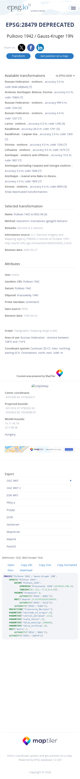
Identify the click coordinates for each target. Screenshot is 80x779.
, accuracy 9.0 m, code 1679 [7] (37, 150)
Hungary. (10, 434)
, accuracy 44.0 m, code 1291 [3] (32, 129)
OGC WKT (13, 480)
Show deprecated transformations (26, 192)
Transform (18, 56)
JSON (10, 517)
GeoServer (13, 524)
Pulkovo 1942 (31, 281)
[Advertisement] (40, 691)
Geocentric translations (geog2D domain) (41, 221)
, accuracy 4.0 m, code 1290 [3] (35, 123)
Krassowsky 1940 (27, 295)
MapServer (13, 532)
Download (26, 570)
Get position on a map (54, 56)
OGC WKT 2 (14, 488)
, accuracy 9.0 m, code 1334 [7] (36, 144)
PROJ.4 (11, 502)
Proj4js (11, 510)
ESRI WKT (12, 495)
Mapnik (11, 539)
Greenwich (32, 302)
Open (11, 565)
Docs (11, 570)
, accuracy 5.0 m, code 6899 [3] (36, 186)
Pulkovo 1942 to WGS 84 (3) (30, 214)
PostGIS (11, 546)
